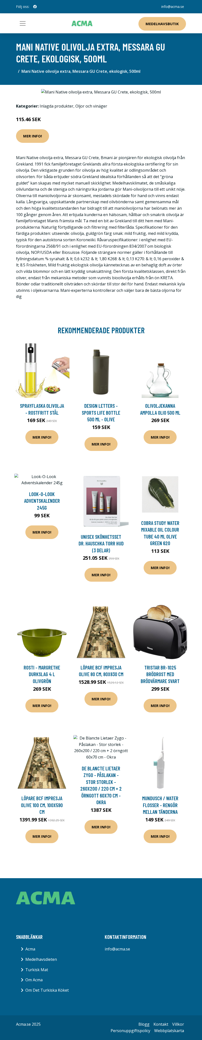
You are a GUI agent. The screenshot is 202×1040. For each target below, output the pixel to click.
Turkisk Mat (36, 969)
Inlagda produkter (56, 106)
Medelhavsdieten (41, 959)
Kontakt (160, 1024)
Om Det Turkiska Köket (47, 990)
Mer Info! (32, 135)
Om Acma (34, 980)
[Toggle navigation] (22, 23)
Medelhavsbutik (162, 23)
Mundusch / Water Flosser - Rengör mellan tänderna (160, 805)
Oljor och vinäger (91, 106)
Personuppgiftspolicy (130, 1030)
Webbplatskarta (169, 1030)
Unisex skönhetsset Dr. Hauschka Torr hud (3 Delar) (101, 543)
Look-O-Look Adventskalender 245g (42, 501)
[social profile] (35, 6)
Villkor (178, 1024)
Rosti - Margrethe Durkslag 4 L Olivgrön (42, 674)
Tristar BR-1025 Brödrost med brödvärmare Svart (160, 674)
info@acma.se (172, 6)
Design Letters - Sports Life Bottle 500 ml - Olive (101, 412)
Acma (30, 949)
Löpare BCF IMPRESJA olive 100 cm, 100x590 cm (42, 805)
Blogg (144, 1024)
